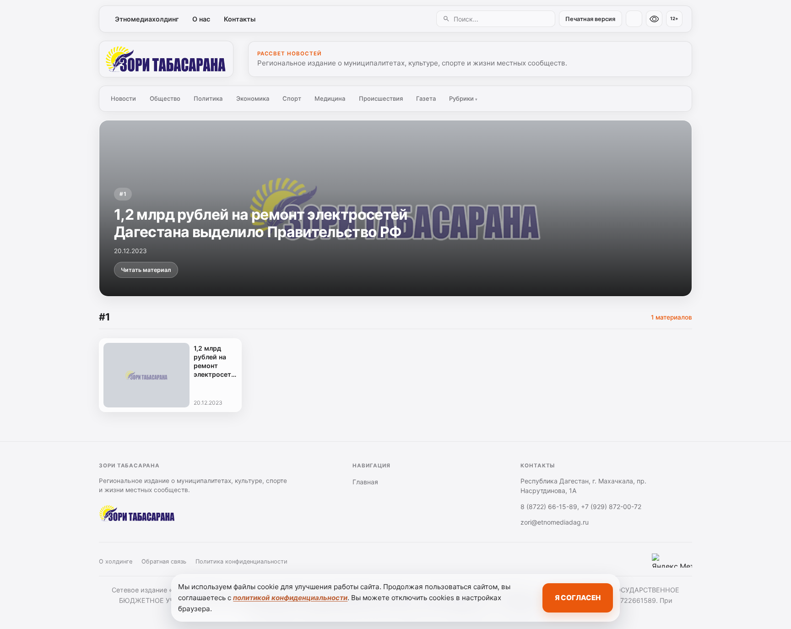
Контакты (239, 19)
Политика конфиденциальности (241, 561)
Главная (365, 482)
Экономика (252, 98)
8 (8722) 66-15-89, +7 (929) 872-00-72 (580, 506)
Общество (165, 98)
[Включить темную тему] (634, 19)
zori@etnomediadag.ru (554, 522)
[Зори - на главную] (166, 59)
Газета (426, 98)
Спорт (291, 98)
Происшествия (381, 98)
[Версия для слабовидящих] (654, 19)
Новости (123, 98)
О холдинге (115, 561)
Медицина (329, 98)
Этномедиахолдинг (147, 19)
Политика (208, 98)
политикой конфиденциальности (290, 597)
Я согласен (578, 597)
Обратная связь (163, 561)
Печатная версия (590, 19)
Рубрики (463, 98)
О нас (201, 19)
